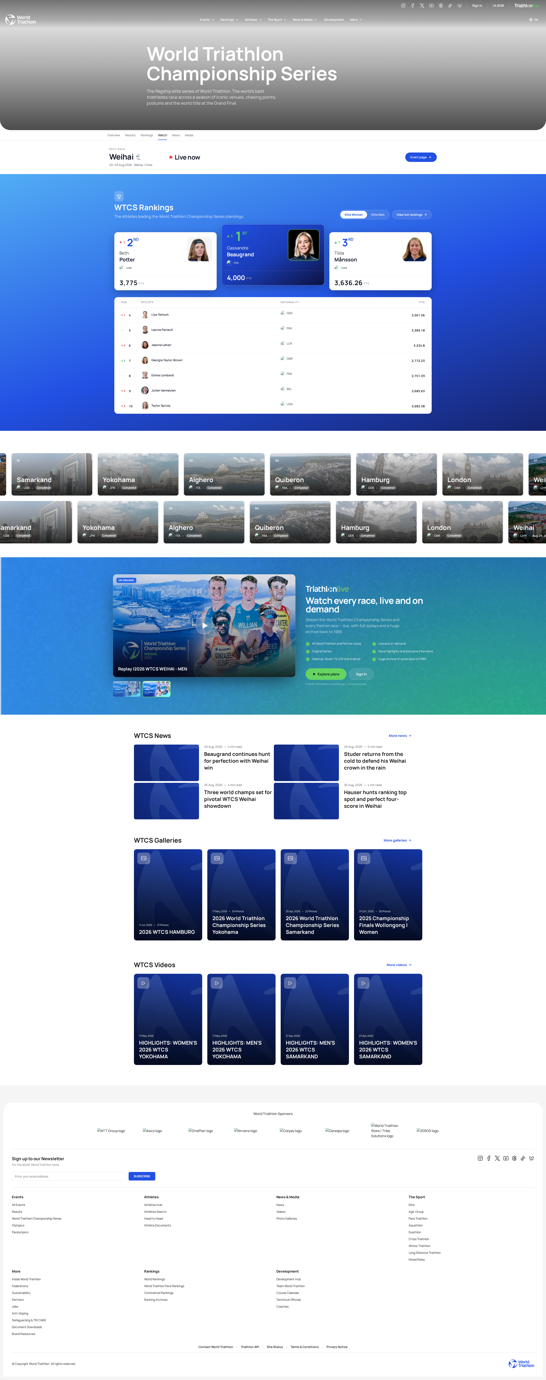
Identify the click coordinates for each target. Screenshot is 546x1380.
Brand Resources (23, 1334)
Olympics (18, 1225)
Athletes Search (155, 1212)
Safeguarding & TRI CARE (29, 1320)
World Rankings (154, 1279)
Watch (162, 135)
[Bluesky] (459, 5)
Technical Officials (288, 1300)
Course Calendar (287, 1293)
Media (189, 135)
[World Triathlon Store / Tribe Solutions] (387, 1130)
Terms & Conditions (305, 1347)
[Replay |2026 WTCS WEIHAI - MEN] (156, 689)
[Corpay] (296, 1130)
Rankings (227, 20)
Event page (418, 157)
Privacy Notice (337, 1347)
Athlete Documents (157, 1225)
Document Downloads (27, 1327)
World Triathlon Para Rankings (164, 1286)
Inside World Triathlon (26, 1279)
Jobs (15, 1306)
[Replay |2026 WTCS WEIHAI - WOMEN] (126, 689)
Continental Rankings (158, 1293)
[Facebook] (413, 5)
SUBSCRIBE (142, 1176)
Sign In (477, 5)
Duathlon (415, 1232)
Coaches (282, 1306)
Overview (113, 135)
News (176, 135)
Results (130, 135)
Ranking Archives (155, 1300)
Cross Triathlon (419, 1239)
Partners (18, 1300)
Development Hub (288, 1279)
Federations (20, 1286)
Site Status (275, 1347)
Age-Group (416, 1212)
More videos (397, 964)
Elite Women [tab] (354, 215)
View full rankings (410, 215)
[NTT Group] (113, 1130)
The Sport (275, 20)
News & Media (303, 20)
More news (398, 735)
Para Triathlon (418, 1218)
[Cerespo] (341, 1130)
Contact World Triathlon (216, 1347)
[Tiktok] (450, 5)
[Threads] (441, 5)
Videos (280, 1212)
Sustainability (21, 1293)
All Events (18, 1205)
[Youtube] (431, 5)
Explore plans (329, 674)
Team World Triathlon (290, 1286)
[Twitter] (422, 5)
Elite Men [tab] (378, 215)
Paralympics (20, 1232)
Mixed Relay (417, 1259)
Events (205, 20)
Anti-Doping (20, 1313)
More (354, 20)
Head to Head (153, 1218)
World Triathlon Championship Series (36, 1218)
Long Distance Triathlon (425, 1253)
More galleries (395, 840)
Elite (412, 1205)
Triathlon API (250, 1347)
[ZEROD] (433, 1130)
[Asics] (159, 1130)
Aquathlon (416, 1225)
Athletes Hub (153, 1205)
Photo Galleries (286, 1218)
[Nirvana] (250, 1130)
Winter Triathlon (419, 1246)
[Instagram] (403, 5)
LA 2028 (498, 5)
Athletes (251, 20)
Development (334, 20)
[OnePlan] (205, 1130)
